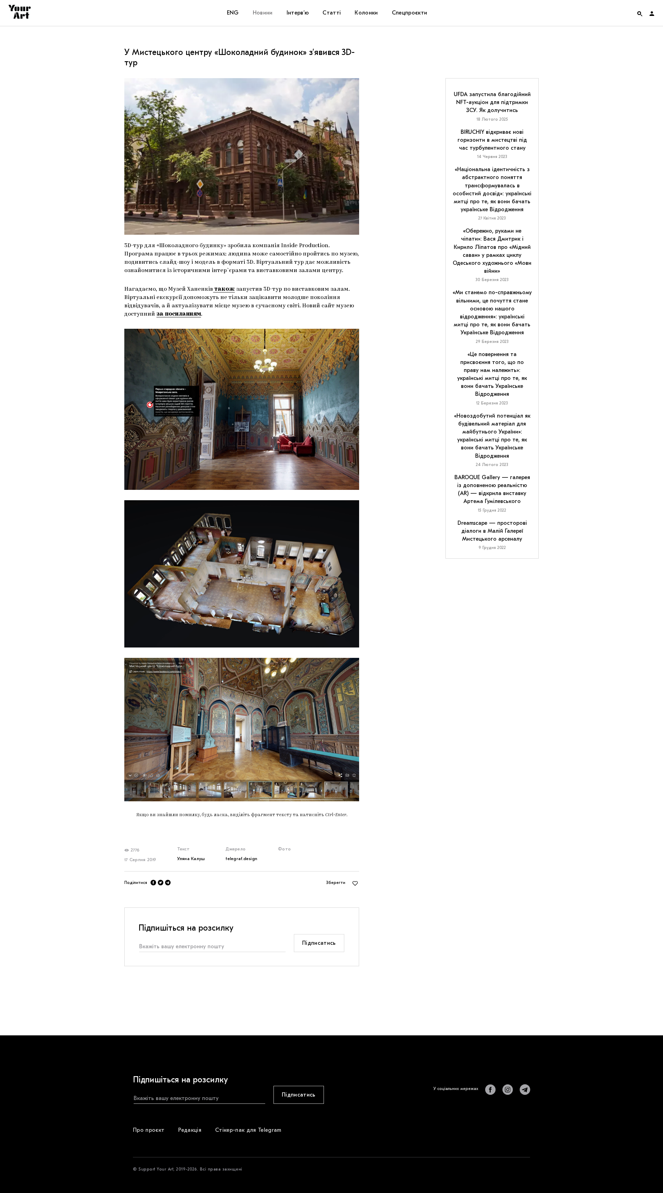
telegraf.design (241, 858)
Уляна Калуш (191, 858)
